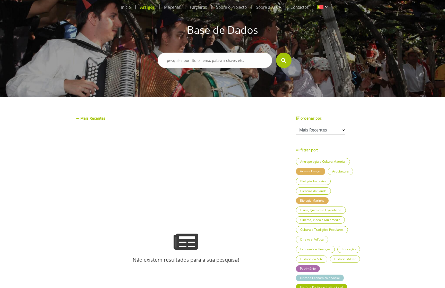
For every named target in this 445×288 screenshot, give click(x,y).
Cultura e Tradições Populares (322, 229)
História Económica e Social (320, 278)
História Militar (345, 259)
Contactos (299, 7)
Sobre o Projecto (231, 7)
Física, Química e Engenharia (320, 210)
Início (126, 7)
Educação (349, 249)
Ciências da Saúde (313, 191)
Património (308, 268)
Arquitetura (340, 171)
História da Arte (311, 259)
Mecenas (172, 7)
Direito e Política (312, 239)
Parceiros (198, 7)
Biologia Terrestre (313, 181)
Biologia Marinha (312, 200)
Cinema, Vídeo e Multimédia (320, 220)
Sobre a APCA (268, 7)
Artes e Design (310, 171)
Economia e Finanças (315, 249)
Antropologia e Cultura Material (323, 161)
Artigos (147, 7)
